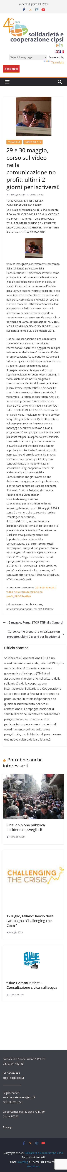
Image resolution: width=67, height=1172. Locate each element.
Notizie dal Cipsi (33, 142)
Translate (57, 62)
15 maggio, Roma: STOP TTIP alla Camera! (35, 622)
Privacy (7, 1127)
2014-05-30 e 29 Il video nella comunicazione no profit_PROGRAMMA (31, 592)
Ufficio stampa (37, 194)
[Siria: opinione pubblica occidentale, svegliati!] (33, 776)
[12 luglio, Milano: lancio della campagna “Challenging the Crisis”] (33, 852)
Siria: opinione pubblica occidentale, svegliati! (25, 827)
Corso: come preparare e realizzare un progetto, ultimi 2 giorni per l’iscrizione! (33, 634)
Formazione (14, 142)
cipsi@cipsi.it (17, 1077)
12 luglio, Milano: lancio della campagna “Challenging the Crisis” (30, 921)
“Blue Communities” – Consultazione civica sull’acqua (31, 985)
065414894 (13, 1073)
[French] (62, 51)
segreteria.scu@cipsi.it (22, 1097)
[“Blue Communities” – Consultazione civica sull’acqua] (33, 948)
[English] (57, 51)
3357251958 (15, 1102)
